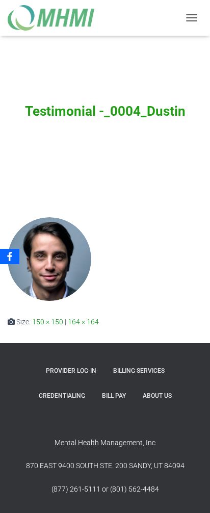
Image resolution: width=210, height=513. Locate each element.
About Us (157, 395)
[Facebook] (9, 256)
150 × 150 (47, 322)
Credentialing (62, 395)
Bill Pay (114, 395)
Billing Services (139, 370)
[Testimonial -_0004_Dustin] (49, 258)
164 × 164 (83, 322)
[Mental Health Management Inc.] (59, 18)
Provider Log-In (71, 370)
